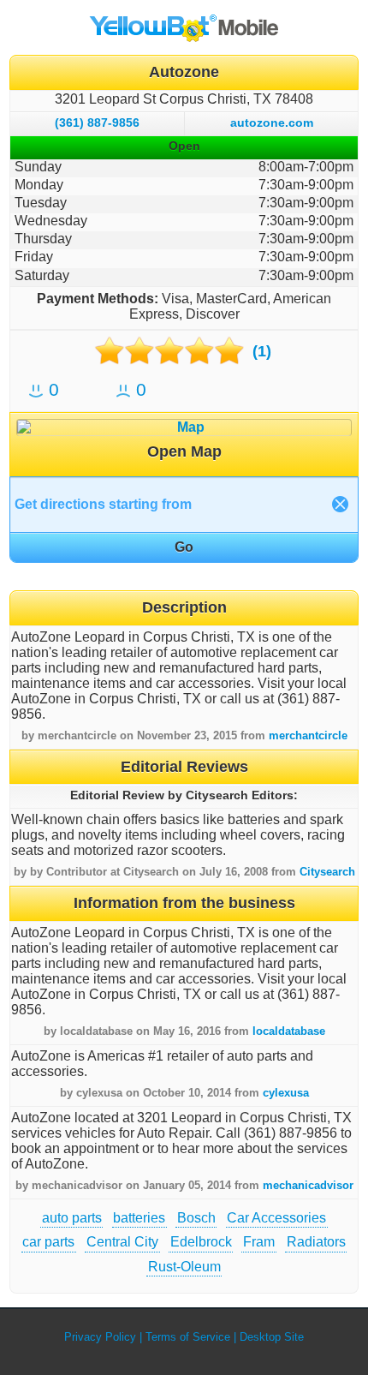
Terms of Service (187, 1336)
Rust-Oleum (184, 1266)
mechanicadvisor (308, 1185)
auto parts (72, 1218)
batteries (139, 1218)
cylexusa (286, 1092)
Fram (259, 1242)
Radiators (316, 1242)
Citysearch (327, 871)
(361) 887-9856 (97, 122)
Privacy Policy (100, 1336)
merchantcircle (308, 735)
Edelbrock (201, 1242)
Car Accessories (276, 1218)
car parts (48, 1242)
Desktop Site (272, 1336)
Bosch (196, 1218)
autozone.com (271, 122)
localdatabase (288, 1031)
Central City (122, 1242)
